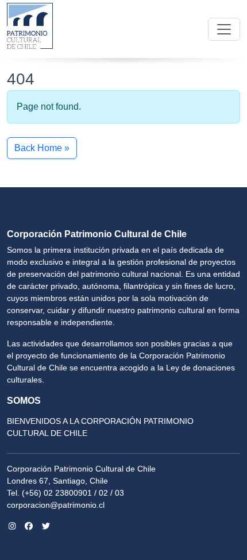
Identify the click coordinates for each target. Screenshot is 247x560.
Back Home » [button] (42, 148)
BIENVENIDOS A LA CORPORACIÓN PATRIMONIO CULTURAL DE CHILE (100, 427)
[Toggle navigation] (224, 29)
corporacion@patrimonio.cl (56, 504)
